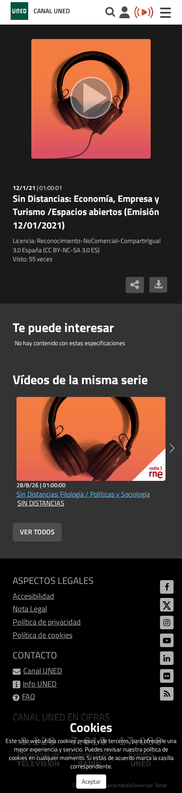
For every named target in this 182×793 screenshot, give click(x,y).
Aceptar (91, 781)
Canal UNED (42, 670)
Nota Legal (30, 608)
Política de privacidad (47, 622)
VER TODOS (37, 532)
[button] (172, 448)
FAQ (28, 696)
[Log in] (124, 13)
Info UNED (40, 684)
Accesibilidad (33, 596)
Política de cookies (42, 635)
